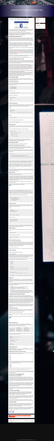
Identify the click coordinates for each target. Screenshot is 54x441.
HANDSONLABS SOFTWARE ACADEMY (12, 2)
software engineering (12, 416)
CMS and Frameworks (25, 69)
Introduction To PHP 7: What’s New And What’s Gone (19, 19)
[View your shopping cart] (43, 2)
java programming (19, 415)
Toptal (14, 410)
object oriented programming (26, 415)
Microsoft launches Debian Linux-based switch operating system (15, 421)
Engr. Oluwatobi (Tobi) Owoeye (17, 20)
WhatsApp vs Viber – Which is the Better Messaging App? (29, 421)
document (28, 369)
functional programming (13, 415)
